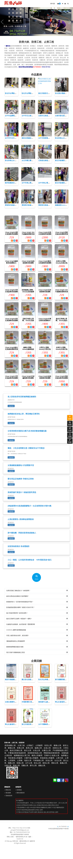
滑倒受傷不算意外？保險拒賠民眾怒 (22, 492)
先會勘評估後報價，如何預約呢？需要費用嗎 (20, 624)
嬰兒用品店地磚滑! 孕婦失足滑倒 (21, 479)
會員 (69, 436)
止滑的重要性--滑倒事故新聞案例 (21, 519)
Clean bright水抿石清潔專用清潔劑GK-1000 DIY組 (11, 320)
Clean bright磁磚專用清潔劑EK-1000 (11, 263)
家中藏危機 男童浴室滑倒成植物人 (22, 533)
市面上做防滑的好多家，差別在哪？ (17, 635)
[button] (70, 423)
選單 (69, 419)
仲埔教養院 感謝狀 (28, 702)
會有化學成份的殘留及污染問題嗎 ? (17, 596)
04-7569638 (63, 826)
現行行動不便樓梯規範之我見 (15, 652)
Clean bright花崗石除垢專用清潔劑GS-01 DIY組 (61, 378)
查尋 (69, 424)
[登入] (62, 3)
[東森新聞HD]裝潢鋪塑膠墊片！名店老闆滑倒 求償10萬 (29, 506)
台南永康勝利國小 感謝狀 (14, 702)
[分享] (12, 241)
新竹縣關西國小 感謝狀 (63, 679)
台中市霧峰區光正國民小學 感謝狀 (50, 724)
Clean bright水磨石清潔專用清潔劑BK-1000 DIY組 (11, 234)
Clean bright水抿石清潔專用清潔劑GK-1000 (44, 234)
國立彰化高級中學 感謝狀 (31, 679)
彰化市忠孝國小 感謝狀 (46, 679)
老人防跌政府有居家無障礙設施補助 (22, 396)
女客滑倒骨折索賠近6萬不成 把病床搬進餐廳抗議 (27, 431)
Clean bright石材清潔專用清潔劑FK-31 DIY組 (45, 291)
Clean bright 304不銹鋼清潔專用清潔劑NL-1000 (28, 234)
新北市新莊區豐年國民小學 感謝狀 (34, 724)
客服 (69, 442)
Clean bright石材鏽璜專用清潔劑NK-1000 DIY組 (28, 378)
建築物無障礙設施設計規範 (14, 647)
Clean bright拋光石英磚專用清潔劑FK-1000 (44, 263)
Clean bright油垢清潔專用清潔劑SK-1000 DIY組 (45, 378)
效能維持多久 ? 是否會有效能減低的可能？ (19, 602)
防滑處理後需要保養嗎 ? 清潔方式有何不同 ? (20, 607)
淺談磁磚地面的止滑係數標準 (15, 641)
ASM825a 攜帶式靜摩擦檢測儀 (16, 630)
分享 (69, 430)
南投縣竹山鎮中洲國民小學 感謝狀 (50, 702)
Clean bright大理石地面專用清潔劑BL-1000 (11, 291)
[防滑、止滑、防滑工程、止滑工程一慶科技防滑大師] (13, 3)
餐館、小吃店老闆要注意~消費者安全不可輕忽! (26, 448)
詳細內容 (11, 406)
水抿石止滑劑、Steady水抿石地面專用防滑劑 (61, 263)
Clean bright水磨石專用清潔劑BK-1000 (45, 320)
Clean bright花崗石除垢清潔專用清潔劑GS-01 (61, 234)
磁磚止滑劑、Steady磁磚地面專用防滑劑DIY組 (28, 349)
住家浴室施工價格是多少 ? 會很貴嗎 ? (18, 590)
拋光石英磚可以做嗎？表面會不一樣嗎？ (19, 619)
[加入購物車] (14, 241)
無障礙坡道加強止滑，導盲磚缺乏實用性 (24, 414)
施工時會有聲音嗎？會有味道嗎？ (17, 613)
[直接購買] (17, 241)
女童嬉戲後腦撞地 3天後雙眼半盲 (21, 465)
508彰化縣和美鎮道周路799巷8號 (58, 828)
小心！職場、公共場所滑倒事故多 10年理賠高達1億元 (30, 560)
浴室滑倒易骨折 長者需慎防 (18, 546)
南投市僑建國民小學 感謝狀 (15, 679)
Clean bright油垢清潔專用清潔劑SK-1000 (28, 263)
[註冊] (65, 3)
